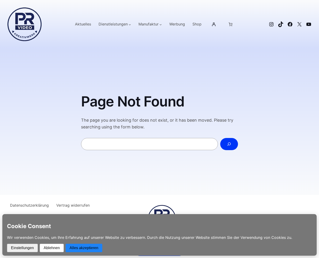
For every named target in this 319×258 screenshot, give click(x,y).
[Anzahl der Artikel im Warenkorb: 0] (230, 24)
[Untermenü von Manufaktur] (161, 24)
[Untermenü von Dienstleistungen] (130, 24)
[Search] (229, 144)
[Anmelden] (213, 24)
